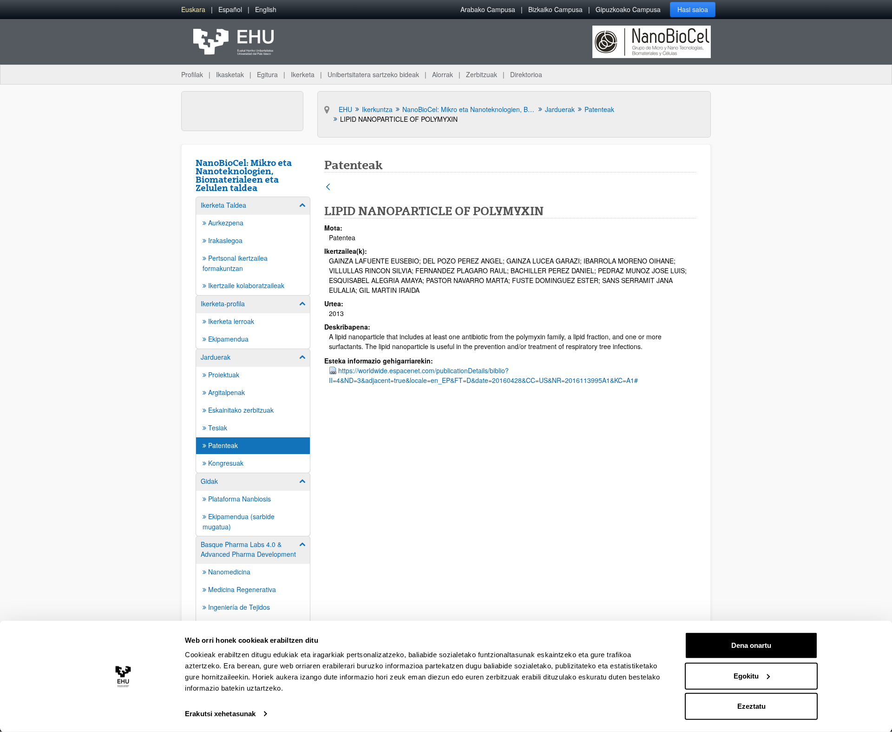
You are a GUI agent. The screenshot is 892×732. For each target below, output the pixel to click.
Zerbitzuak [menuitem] (481, 74)
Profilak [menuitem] (192, 74)
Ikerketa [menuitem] (303, 74)
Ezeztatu (751, 706)
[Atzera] (328, 188)
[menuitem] (193, 9)
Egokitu (746, 675)
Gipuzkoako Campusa (628, 9)
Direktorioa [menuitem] (526, 74)
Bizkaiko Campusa (555, 9)
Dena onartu (751, 645)
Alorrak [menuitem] (442, 74)
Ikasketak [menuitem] (230, 74)
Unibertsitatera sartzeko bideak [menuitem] (373, 74)
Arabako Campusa (487, 9)
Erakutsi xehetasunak (220, 714)
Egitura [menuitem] (267, 74)
